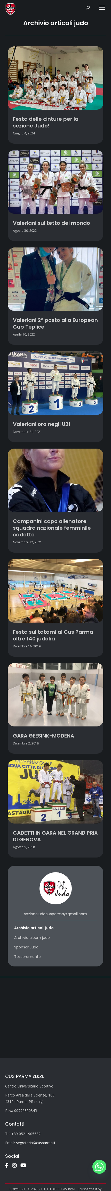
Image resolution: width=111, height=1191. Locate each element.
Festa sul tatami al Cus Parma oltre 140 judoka (53, 635)
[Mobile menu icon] (102, 7)
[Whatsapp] (99, 1167)
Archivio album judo (32, 937)
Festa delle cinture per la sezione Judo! (45, 122)
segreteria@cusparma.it (36, 1142)
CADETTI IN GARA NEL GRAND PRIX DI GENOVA (55, 836)
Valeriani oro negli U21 (41, 424)
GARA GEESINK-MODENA (43, 735)
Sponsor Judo (26, 947)
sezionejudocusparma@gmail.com (55, 913)
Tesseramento (27, 956)
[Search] (88, 8)
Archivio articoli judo (34, 927)
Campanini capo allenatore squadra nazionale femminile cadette (52, 528)
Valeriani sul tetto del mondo (51, 223)
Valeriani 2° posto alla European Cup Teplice (55, 323)
